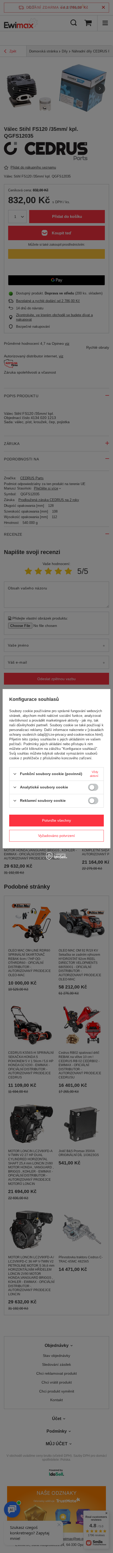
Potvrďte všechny (56, 820)
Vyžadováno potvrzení (56, 836)
